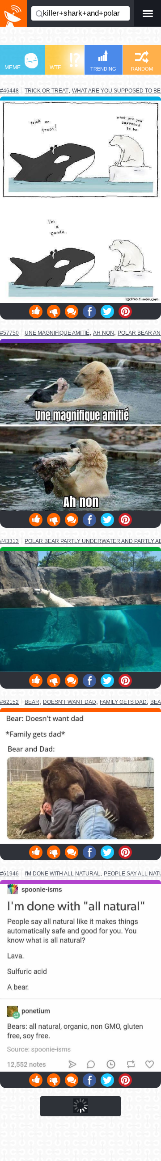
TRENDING (103, 69)
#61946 (9, 874)
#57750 (9, 333)
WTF (55, 67)
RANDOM (142, 69)
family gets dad (123, 702)
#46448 (9, 91)
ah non (103, 333)
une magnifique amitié (57, 333)
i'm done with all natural (62, 873)
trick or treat (46, 90)
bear (32, 702)
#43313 (9, 541)
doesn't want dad (69, 702)
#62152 (9, 702)
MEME (12, 67)
